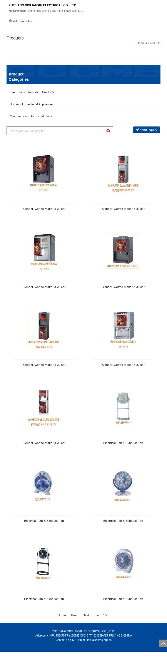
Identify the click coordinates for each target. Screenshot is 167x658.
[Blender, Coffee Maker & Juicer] (44, 174)
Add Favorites (22, 21)
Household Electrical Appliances (31, 104)
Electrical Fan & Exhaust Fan (123, 443)
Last (97, 615)
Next (86, 615)
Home (141, 43)
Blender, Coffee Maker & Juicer (44, 208)
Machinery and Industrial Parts (31, 116)
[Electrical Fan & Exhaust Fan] (123, 408)
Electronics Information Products (32, 92)
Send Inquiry (148, 129)
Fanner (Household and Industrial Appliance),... (46, 10)
